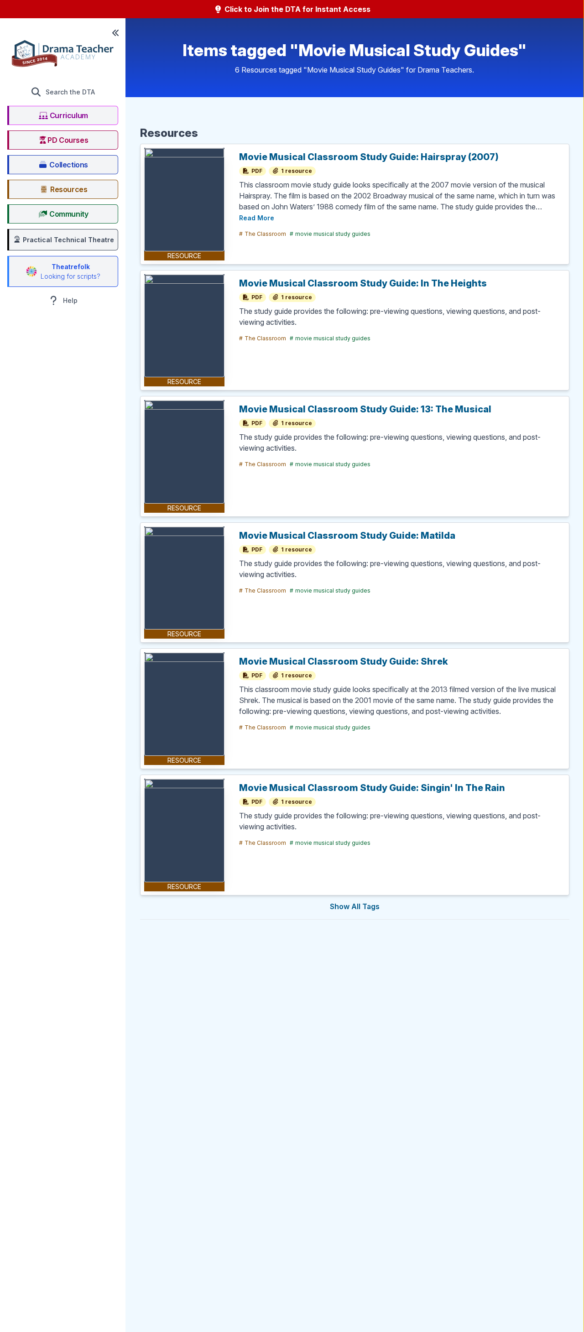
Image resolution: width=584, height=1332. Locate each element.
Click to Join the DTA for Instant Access (296, 9)
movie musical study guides (330, 233)
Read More (256, 217)
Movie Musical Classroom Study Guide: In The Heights (363, 283)
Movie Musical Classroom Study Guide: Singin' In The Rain (372, 787)
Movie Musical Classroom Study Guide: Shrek (343, 661)
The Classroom (262, 233)
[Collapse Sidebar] (115, 33)
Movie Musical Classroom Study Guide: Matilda (347, 535)
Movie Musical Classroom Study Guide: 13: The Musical (365, 409)
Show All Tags (355, 906)
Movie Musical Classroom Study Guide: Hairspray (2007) (369, 156)
